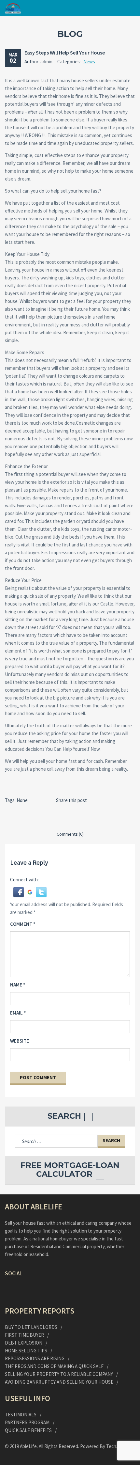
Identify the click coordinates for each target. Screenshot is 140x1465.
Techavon (116, 1446)
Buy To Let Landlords (31, 1327)
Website (19, 1041)
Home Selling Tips (26, 1350)
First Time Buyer (24, 1335)
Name (17, 985)
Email (18, 1013)
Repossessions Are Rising (34, 1358)
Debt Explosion (23, 1343)
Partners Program (27, 1422)
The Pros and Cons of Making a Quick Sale (54, 1366)
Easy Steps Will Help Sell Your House (64, 52)
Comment (22, 924)
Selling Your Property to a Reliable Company (59, 1374)
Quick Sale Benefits (28, 1430)
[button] (19, 892)
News (89, 61)
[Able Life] (13, 8)
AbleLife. (29, 1446)
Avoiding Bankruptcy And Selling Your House (59, 1382)
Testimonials (20, 1414)
